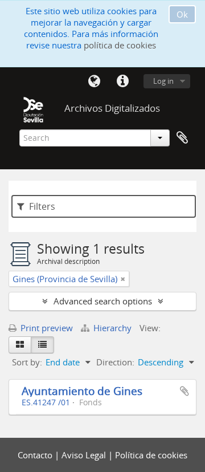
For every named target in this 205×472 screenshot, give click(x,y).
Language (94, 81)
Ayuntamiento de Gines (82, 391)
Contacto (36, 455)
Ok (182, 14)
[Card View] (20, 344)
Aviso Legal (85, 455)
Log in (163, 81)
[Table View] (42, 344)
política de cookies (120, 45)
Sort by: (27, 362)
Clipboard (182, 138)
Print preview (45, 327)
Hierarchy (112, 327)
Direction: (115, 362)
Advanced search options (103, 301)
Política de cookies (151, 455)
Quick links (122, 81)
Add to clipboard (184, 391)
